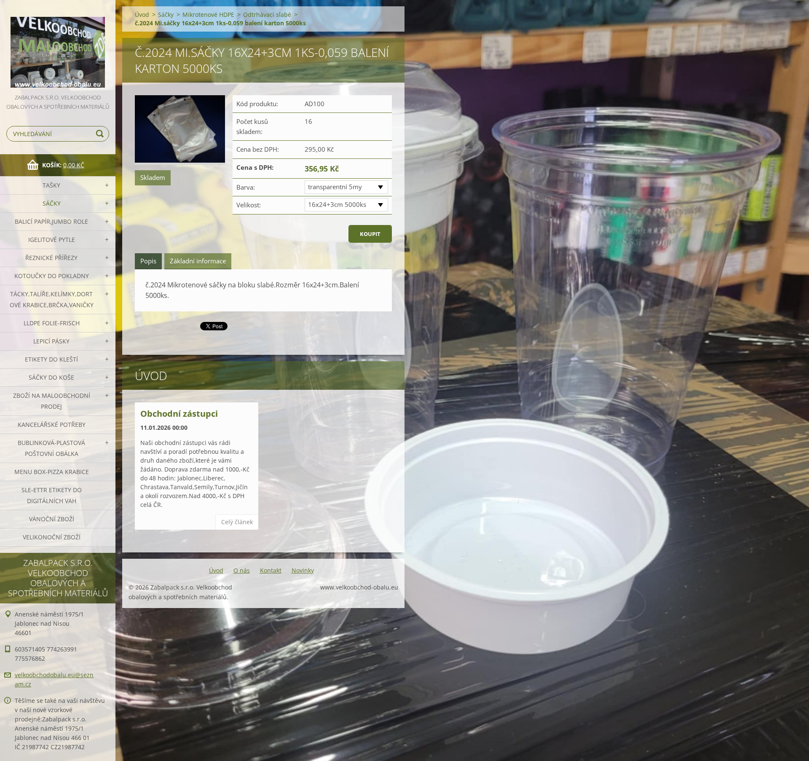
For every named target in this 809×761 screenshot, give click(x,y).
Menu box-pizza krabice (51, 472)
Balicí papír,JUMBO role (51, 221)
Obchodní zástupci (179, 413)
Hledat (101, 134)
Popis (148, 261)
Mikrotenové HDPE (208, 15)
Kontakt (270, 570)
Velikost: (248, 205)
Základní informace (198, 261)
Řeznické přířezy (51, 258)
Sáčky (52, 203)
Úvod (142, 15)
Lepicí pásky (51, 341)
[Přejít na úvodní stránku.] (57, 46)
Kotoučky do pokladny (51, 276)
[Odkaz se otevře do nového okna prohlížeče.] (180, 130)
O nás (241, 570)
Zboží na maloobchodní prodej (51, 400)
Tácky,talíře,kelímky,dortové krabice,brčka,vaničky (52, 299)
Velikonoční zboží (51, 537)
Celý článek (237, 522)
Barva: (245, 187)
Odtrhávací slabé (267, 15)
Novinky (303, 570)
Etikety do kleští (51, 359)
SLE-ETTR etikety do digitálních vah (51, 495)
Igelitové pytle (51, 240)
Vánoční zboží (51, 519)
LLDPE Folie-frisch (52, 323)
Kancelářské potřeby (52, 425)
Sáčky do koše (51, 377)
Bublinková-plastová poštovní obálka (51, 448)
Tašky (51, 185)
